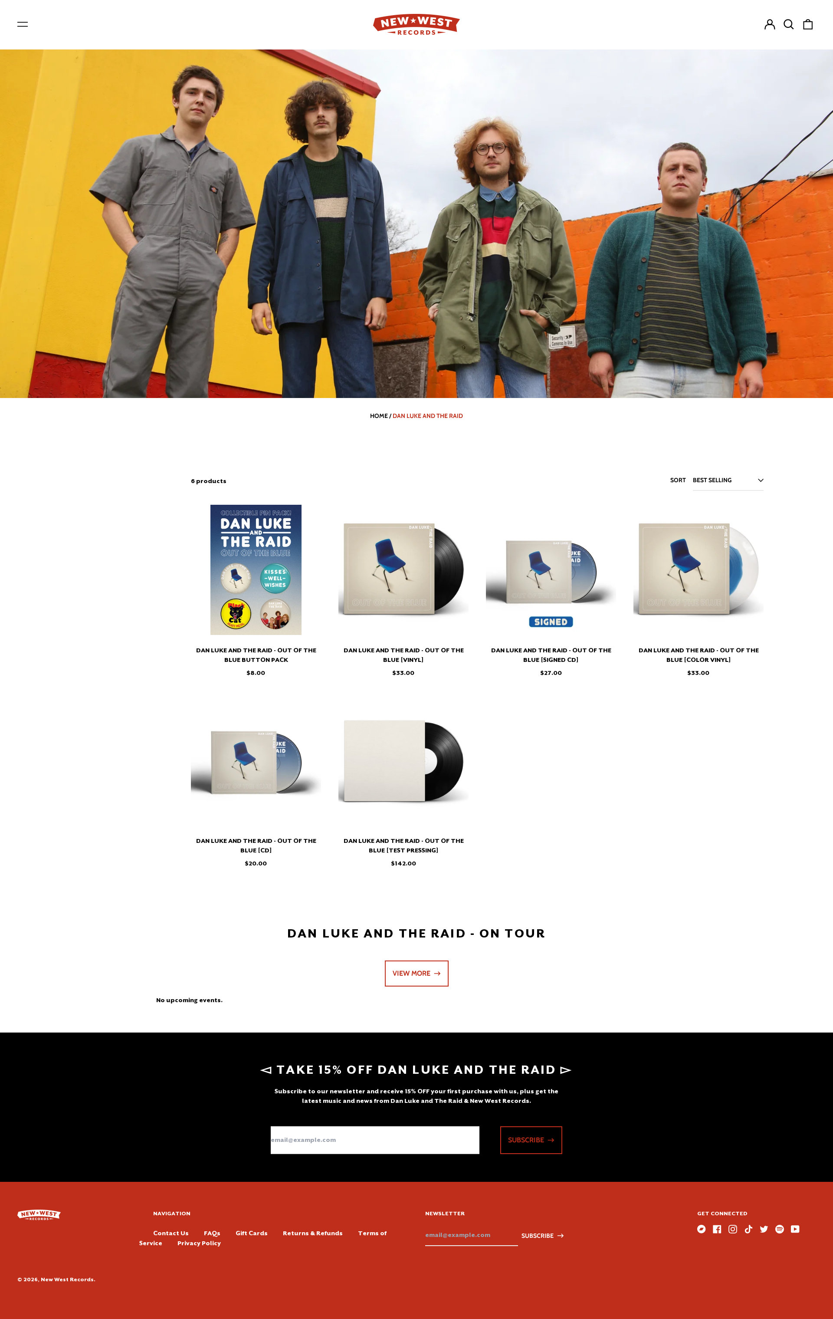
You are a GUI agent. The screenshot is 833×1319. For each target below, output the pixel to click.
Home (379, 416)
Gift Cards (252, 1233)
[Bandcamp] (701, 1229)
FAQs (212, 1233)
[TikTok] (748, 1229)
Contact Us (171, 1233)
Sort (678, 480)
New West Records (67, 1279)
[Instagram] (732, 1229)
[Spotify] (779, 1229)
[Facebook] (717, 1229)
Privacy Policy (199, 1243)
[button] (789, 24)
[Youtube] (795, 1229)
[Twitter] (764, 1229)
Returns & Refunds (313, 1233)
